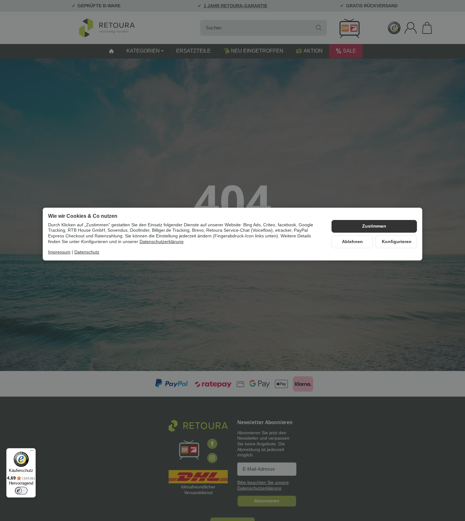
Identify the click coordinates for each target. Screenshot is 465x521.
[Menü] (32, 452)
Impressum (59, 252)
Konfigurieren (397, 241)
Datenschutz (86, 252)
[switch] (21, 490)
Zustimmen (374, 226)
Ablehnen (352, 241)
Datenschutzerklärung (161, 241)
